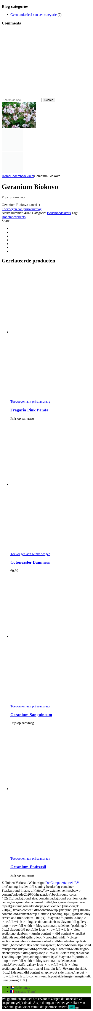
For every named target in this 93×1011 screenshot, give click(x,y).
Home (6, 176)
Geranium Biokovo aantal (19, 205)
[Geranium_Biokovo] (12, 149)
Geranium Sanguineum (31, 714)
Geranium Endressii (28, 867)
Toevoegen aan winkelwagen (30, 554)
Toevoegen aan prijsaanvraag (22, 209)
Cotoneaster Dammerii (30, 562)
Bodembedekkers (22, 176)
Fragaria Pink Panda (29, 410)
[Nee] (77, 1008)
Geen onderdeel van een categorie (33, 14)
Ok (72, 1007)
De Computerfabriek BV (62, 883)
